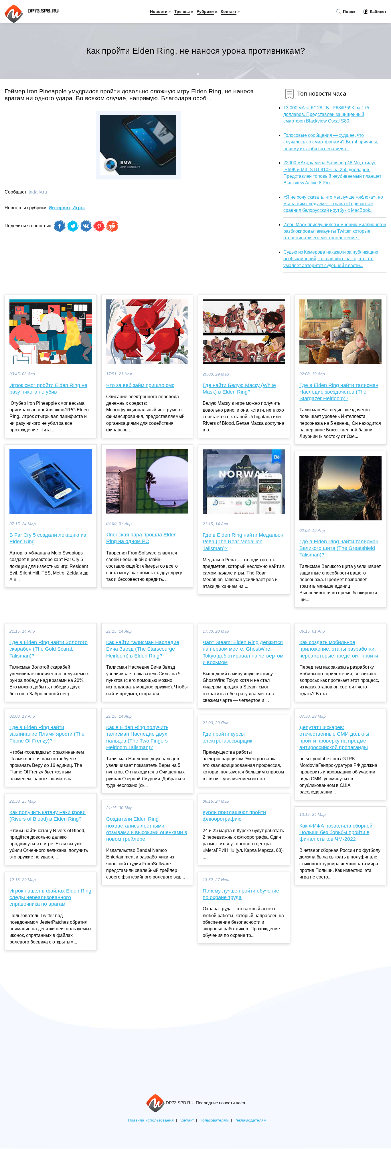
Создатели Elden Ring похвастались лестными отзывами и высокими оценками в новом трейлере (146, 829)
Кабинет (377, 11)
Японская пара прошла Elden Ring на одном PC (141, 538)
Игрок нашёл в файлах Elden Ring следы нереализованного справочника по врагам (50, 897)
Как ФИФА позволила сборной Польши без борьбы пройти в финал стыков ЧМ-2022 (335, 832)
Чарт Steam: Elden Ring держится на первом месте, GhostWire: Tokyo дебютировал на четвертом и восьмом (243, 652)
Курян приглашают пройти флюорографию (234, 816)
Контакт (228, 11)
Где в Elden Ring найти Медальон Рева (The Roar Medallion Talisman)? (243, 541)
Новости (158, 11)
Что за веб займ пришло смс (140, 385)
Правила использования (151, 1120)
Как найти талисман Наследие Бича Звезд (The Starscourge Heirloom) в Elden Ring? (142, 648)
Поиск (348, 11)
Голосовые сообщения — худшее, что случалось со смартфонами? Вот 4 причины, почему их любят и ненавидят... (330, 142)
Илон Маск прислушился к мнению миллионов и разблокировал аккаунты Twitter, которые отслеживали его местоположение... (334, 231)
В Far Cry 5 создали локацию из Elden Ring (47, 538)
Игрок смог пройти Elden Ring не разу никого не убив (48, 388)
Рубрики (205, 11)
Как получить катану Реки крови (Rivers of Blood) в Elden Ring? (47, 816)
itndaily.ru (37, 191)
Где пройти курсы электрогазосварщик (227, 737)
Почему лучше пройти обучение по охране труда (241, 894)
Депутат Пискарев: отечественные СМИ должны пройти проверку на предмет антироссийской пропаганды (334, 737)
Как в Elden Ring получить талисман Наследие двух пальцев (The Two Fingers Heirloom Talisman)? (137, 737)
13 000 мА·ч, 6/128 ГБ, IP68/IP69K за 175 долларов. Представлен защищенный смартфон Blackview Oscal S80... (326, 114)
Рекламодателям (250, 1120)
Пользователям (214, 1120)
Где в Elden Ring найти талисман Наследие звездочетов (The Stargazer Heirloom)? (338, 391)
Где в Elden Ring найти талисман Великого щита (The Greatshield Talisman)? (338, 548)
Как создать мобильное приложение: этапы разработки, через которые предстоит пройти (338, 648)
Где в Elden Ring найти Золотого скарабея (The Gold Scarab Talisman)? (48, 648)
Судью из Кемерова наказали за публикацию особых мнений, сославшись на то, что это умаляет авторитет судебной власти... (330, 259)
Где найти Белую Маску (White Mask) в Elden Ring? (239, 388)
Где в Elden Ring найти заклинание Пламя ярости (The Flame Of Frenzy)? (46, 733)
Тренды (182, 11)
